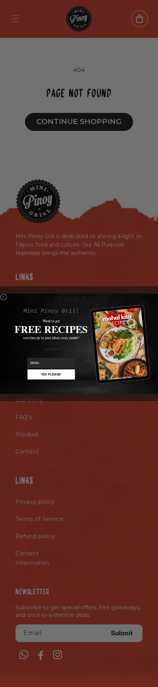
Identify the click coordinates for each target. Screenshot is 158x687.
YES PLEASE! (51, 374)
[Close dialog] (4, 297)
